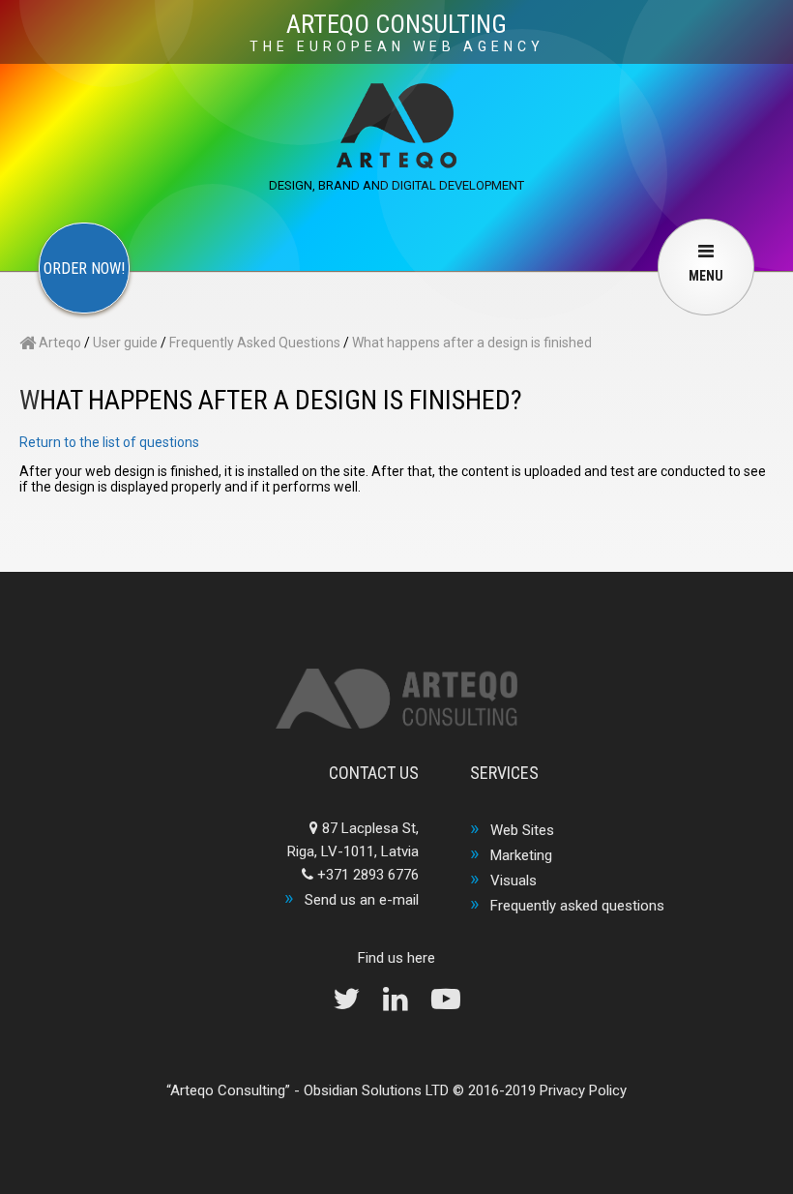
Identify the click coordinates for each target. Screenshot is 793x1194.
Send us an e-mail (362, 900)
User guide (125, 342)
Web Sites (522, 830)
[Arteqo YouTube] (445, 1004)
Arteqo (58, 342)
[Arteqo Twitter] (356, 1004)
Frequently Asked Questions (254, 342)
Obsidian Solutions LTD (376, 1090)
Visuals (513, 880)
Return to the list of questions (109, 442)
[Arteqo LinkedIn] (405, 1004)
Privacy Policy (583, 1090)
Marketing (521, 855)
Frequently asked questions (577, 905)
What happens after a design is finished (472, 342)
